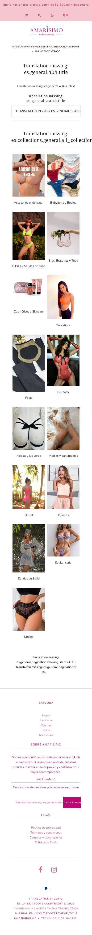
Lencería (46, 720)
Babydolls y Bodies (63, 203)
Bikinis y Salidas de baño (28, 266)
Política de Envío (46, 842)
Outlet (29, 515)
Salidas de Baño (29, 578)
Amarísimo (22, 908)
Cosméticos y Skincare (29, 311)
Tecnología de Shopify (59, 918)
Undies (28, 637)
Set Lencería (63, 562)
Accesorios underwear (28, 203)
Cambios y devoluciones (46, 837)
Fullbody (63, 392)
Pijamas (63, 515)
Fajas (28, 398)
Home (46, 715)
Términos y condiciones (46, 833)
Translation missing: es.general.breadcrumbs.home (45, 46)
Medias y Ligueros (29, 456)
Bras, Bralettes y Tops (63, 261)
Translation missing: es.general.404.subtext (46, 86)
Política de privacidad (46, 828)
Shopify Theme (45, 908)
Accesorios (46, 735)
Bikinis (46, 730)
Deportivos (63, 325)
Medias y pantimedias (63, 456)
